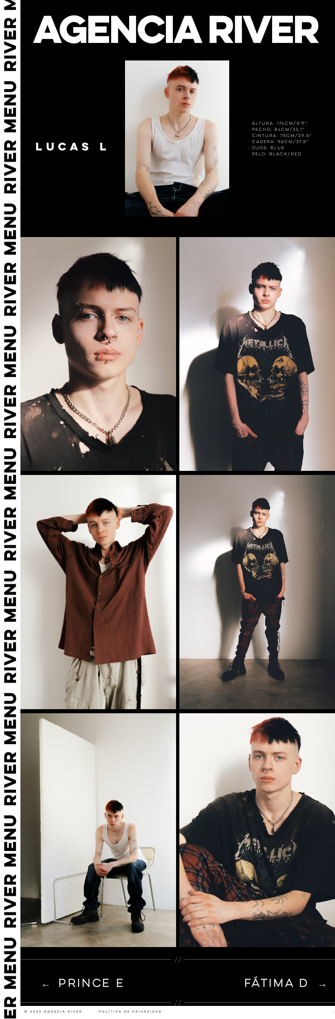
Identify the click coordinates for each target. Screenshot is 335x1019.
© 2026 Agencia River (54, 1011)
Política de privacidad (130, 1011)
